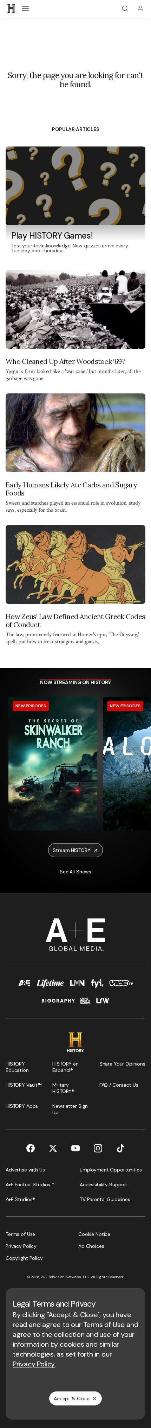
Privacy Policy (34, 1364)
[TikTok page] (120, 1148)
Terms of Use (104, 1324)
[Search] (125, 8)
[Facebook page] (30, 1148)
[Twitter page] (53, 1148)
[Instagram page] (98, 1148)
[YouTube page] (75, 1148)
